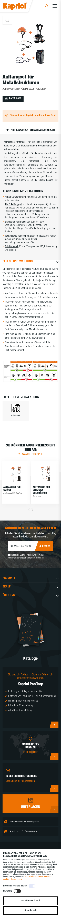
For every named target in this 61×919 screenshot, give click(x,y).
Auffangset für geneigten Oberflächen (41, 490)
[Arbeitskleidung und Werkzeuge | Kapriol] (19, 7)
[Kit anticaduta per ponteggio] (16, 474)
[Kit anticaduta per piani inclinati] (45, 474)
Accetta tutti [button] (30, 910)
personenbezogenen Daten (17, 558)
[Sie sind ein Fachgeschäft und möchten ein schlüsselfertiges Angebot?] (30, 697)
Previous (28, 509)
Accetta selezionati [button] (30, 901)
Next (32, 509)
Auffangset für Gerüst (12, 488)
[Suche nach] (46, 6)
